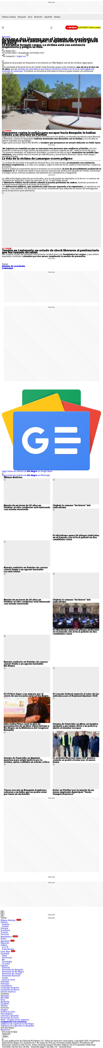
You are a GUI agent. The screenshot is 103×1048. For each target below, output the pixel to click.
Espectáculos (8, 949)
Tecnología (7, 961)
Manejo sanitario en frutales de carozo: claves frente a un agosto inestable (26, 568)
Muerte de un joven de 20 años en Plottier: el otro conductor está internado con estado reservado (27, 507)
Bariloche (38, 17)
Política (4, 922)
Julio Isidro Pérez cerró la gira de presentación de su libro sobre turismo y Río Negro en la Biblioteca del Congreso (26, 726)
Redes (3, 939)
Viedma (57, 17)
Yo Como (6, 963)
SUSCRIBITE (89, 27)
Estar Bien (8, 951)
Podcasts (5, 983)
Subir (5, 1036)
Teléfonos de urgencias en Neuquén (17, 1026)
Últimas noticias (9, 17)
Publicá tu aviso (8, 1012)
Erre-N (5, 947)
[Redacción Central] (3, 49)
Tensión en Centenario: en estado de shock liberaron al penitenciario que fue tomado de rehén (50, 251)
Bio (3, 959)
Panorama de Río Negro (13, 971)
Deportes (5, 943)
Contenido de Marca (10, 990)
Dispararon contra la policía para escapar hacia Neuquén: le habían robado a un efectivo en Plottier (49, 134)
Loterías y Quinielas (10, 1016)
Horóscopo (7, 957)
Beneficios (5, 1030)
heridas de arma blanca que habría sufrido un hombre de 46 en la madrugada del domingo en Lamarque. (48, 70)
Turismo (4, 932)
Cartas (5, 977)
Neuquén (22, 17)
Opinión (4, 965)
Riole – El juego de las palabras (15, 1020)
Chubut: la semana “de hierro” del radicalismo (71, 506)
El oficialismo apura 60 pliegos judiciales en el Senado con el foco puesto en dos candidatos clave (76, 537)
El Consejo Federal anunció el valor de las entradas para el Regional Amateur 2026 (76, 695)
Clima (4, 955)
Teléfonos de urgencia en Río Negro (17, 1024)
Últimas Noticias (11, 920)
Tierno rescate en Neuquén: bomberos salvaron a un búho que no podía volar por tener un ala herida (25, 792)
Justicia (5, 926)
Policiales (6, 37)
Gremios (6, 924)
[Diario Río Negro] (51, 28)
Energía (4, 928)
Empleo (4, 1010)
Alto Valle (5, 998)
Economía (5, 930)
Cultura (4, 945)
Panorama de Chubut (11, 973)
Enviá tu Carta (8, 979)
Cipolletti (48, 17)
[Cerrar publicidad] (2, 912)
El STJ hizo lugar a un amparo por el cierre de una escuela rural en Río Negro (26, 695)
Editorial (6, 967)
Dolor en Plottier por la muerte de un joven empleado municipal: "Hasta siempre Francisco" (73, 792)
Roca (30, 17)
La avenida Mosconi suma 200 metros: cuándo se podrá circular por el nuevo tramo (74, 760)
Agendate (7, 941)
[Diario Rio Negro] (3, 1039)
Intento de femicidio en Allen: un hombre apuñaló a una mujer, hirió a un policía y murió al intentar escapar (75, 726)
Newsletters (9, 937)
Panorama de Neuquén (12, 969)
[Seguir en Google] (3, 65)
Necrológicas (7, 1014)
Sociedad (5, 953)
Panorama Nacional (11, 975)
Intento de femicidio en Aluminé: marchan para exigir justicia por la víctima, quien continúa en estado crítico (27, 760)
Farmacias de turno (10, 1018)
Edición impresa (8, 992)
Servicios (5, 934)
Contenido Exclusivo (10, 988)
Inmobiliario (6, 985)
